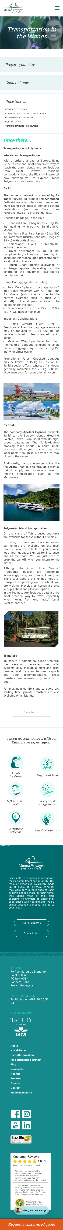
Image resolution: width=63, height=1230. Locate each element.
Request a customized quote (31, 1224)
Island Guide (18, 1050)
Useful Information (22, 1055)
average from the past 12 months (27, 1165)
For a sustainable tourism (25, 1059)
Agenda (15, 1073)
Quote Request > (31, 922)
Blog (13, 1064)
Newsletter (17, 1069)
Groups (15, 1083)
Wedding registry (21, 1092)
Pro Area (15, 1078)
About (14, 1045)
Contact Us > (31, 933)
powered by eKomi (34, 1203)
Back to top (31, 712)
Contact (15, 1087)
